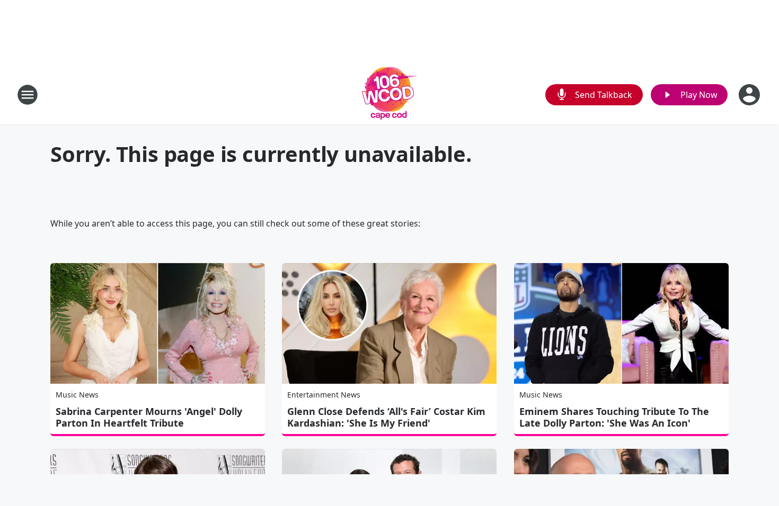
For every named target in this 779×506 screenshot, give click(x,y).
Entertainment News (323, 395)
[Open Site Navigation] (27, 94)
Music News (77, 395)
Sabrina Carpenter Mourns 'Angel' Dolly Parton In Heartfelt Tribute (149, 417)
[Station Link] (389, 94)
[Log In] (750, 94)
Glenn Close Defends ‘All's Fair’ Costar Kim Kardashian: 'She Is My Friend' (386, 417)
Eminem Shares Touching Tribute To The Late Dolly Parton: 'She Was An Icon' (614, 417)
